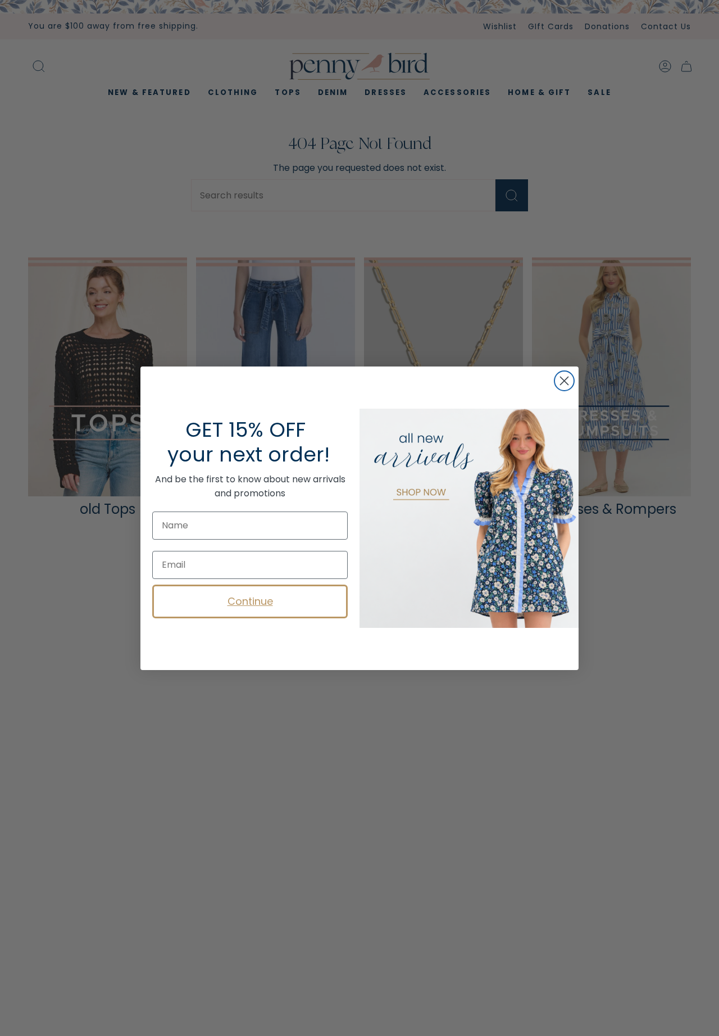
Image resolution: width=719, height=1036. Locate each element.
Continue (250, 601)
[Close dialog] (564, 381)
